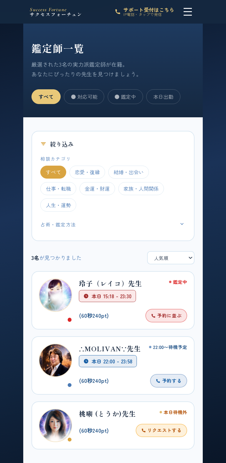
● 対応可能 (84, 96)
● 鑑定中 (125, 96)
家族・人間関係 (141, 188)
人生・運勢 (58, 205)
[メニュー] (188, 11)
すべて (46, 96)
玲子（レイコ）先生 (110, 283)
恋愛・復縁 (87, 172)
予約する (171, 380)
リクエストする (164, 430)
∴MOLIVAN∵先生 (110, 348)
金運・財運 (97, 188)
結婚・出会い (129, 172)
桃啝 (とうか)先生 (107, 413)
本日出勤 (163, 96)
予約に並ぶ (169, 315)
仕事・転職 (58, 188)
